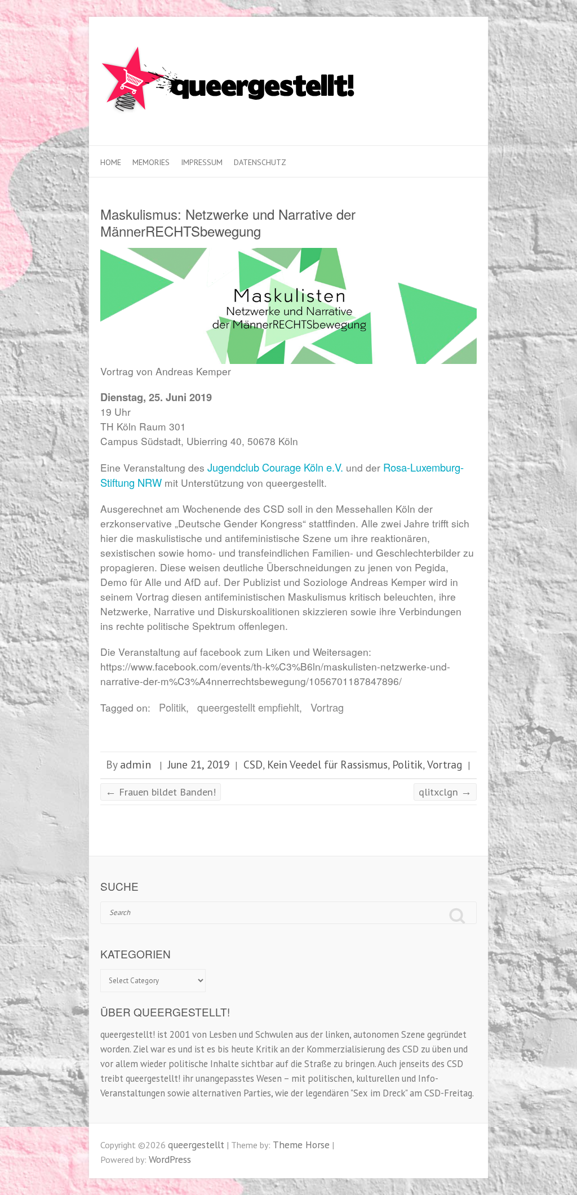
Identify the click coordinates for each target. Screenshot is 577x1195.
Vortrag (327, 707)
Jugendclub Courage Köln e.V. (275, 467)
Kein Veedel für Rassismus (327, 764)
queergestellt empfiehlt (248, 707)
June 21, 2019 (198, 764)
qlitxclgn (445, 791)
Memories (151, 162)
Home (110, 162)
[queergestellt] (229, 81)
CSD (253, 764)
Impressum (202, 162)
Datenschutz (260, 162)
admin (135, 764)
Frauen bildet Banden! (160, 791)
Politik (172, 707)
